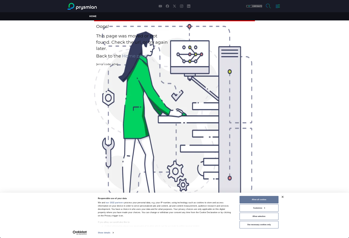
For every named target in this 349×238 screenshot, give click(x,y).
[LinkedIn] (188, 6)
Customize (257, 208)
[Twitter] (174, 6)
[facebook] (167, 6)
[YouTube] (160, 6)
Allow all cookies (259, 200)
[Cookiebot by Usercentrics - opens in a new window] (80, 233)
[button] (254, 6)
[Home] (93, 6)
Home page (135, 56)
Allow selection (258, 216)
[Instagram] (181, 6)
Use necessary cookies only (259, 225)
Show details (104, 232)
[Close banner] (283, 197)
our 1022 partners (115, 202)
